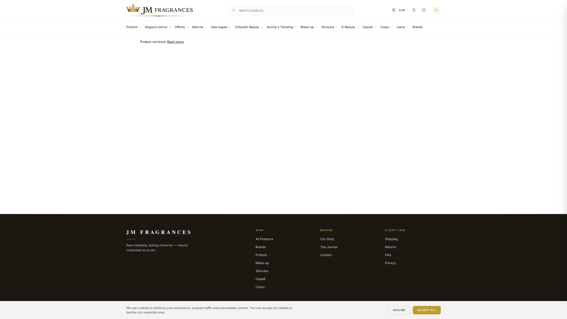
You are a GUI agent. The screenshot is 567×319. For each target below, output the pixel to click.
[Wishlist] (423, 10)
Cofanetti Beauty (247, 27)
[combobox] (291, 10)
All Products (264, 239)
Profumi (132, 27)
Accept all (426, 310)
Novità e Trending (280, 27)
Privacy (390, 263)
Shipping (391, 239)
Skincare (327, 27)
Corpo (384, 27)
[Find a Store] (393, 10)
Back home (175, 41)
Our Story (327, 239)
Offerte (180, 27)
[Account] (414, 10)
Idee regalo (219, 27)
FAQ (388, 255)
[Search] (234, 10)
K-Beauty (348, 27)
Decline (399, 310)
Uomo (401, 27)
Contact (326, 255)
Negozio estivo (156, 27)
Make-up (307, 27)
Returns (390, 247)
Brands (417, 27)
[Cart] (436, 10)
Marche (197, 27)
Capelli (368, 27)
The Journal (328, 247)
